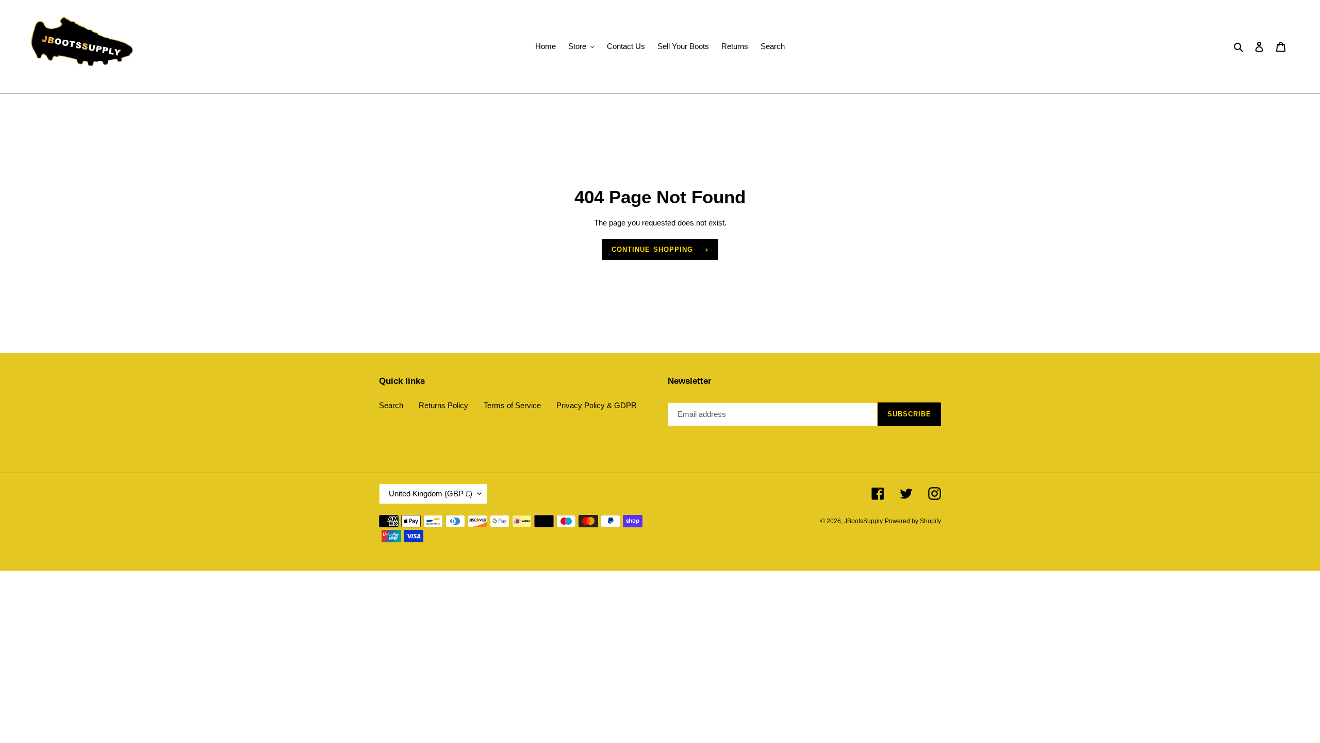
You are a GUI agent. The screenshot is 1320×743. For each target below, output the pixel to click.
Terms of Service (512, 405)
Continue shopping (652, 249)
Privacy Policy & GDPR (596, 405)
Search (391, 405)
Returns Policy (443, 405)
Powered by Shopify (913, 521)
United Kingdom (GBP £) (430, 493)
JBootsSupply (863, 521)
